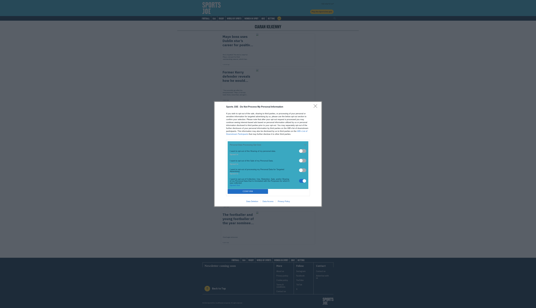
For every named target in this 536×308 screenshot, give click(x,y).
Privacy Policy (284, 201)
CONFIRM (248, 191)
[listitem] (268, 144)
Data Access (268, 201)
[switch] (302, 151)
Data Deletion (252, 201)
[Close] (316, 107)
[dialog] (268, 154)
